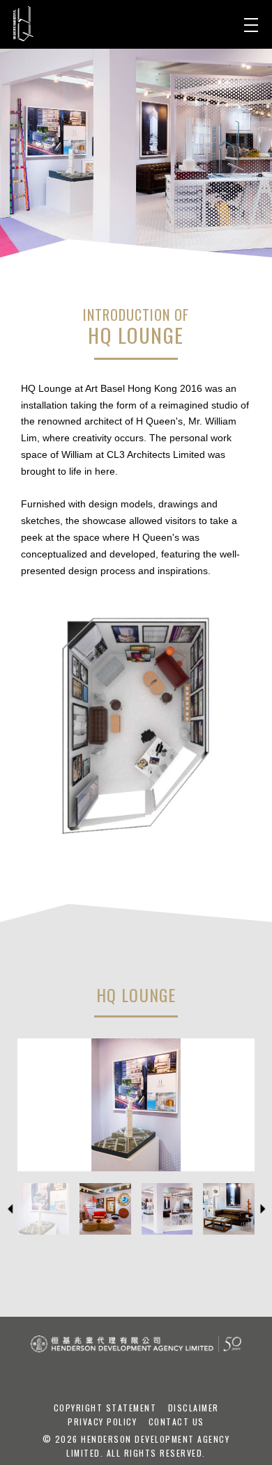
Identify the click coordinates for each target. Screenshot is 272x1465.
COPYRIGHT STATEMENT (107, 1407)
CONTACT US (176, 1421)
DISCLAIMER (193, 1407)
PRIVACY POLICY (104, 1421)
